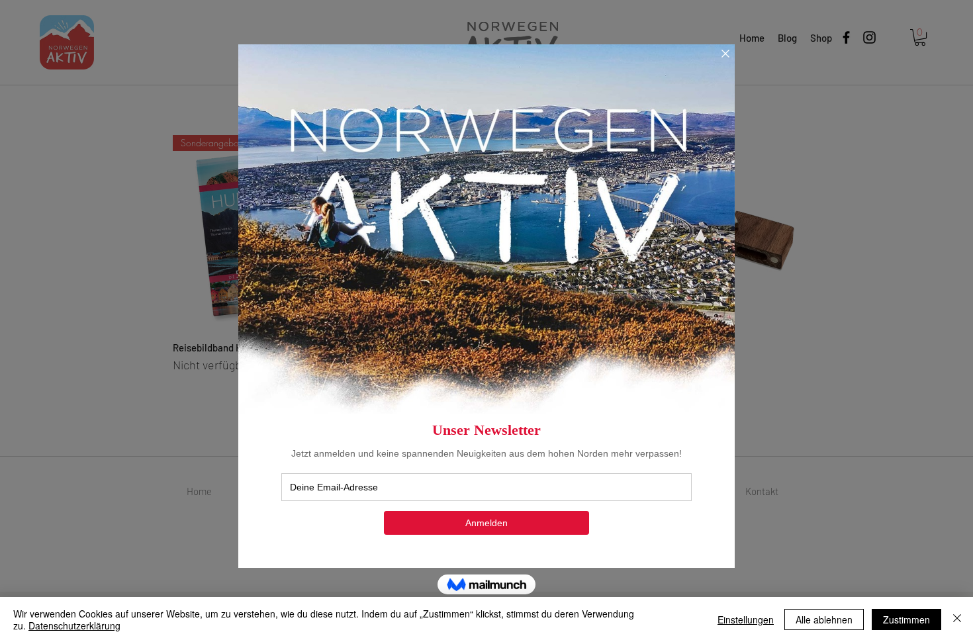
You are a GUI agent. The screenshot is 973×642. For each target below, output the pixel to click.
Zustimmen (906, 619)
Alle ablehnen (824, 619)
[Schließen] (957, 619)
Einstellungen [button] (746, 619)
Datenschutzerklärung (74, 625)
